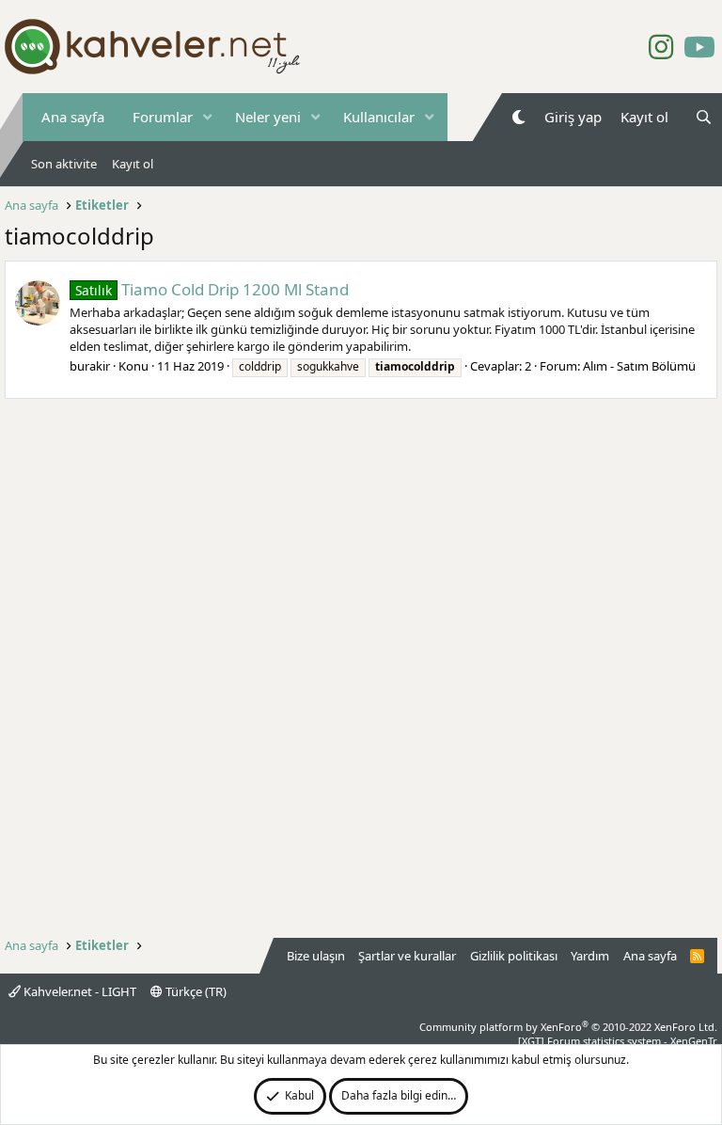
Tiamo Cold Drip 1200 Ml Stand (212, 289)
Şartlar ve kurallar (407, 955)
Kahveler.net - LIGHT (78, 991)
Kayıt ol (132, 163)
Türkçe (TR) (195, 991)
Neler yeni (268, 116)
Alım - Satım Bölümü (639, 365)
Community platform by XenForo (568, 1027)
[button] (208, 117)
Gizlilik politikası (513, 955)
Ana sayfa (72, 116)
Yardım (590, 955)
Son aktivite (64, 163)
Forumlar (163, 116)
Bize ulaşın (316, 955)
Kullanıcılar (379, 116)
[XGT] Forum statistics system (617, 1041)
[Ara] (703, 117)
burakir (90, 365)
